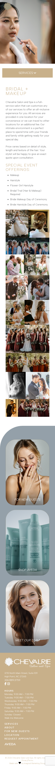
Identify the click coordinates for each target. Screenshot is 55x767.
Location (12, 734)
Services (11, 723)
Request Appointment (22, 738)
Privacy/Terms (27, 760)
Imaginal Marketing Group (35, 763)
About (10, 727)
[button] (17, 224)
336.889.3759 (12, 680)
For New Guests (17, 731)
